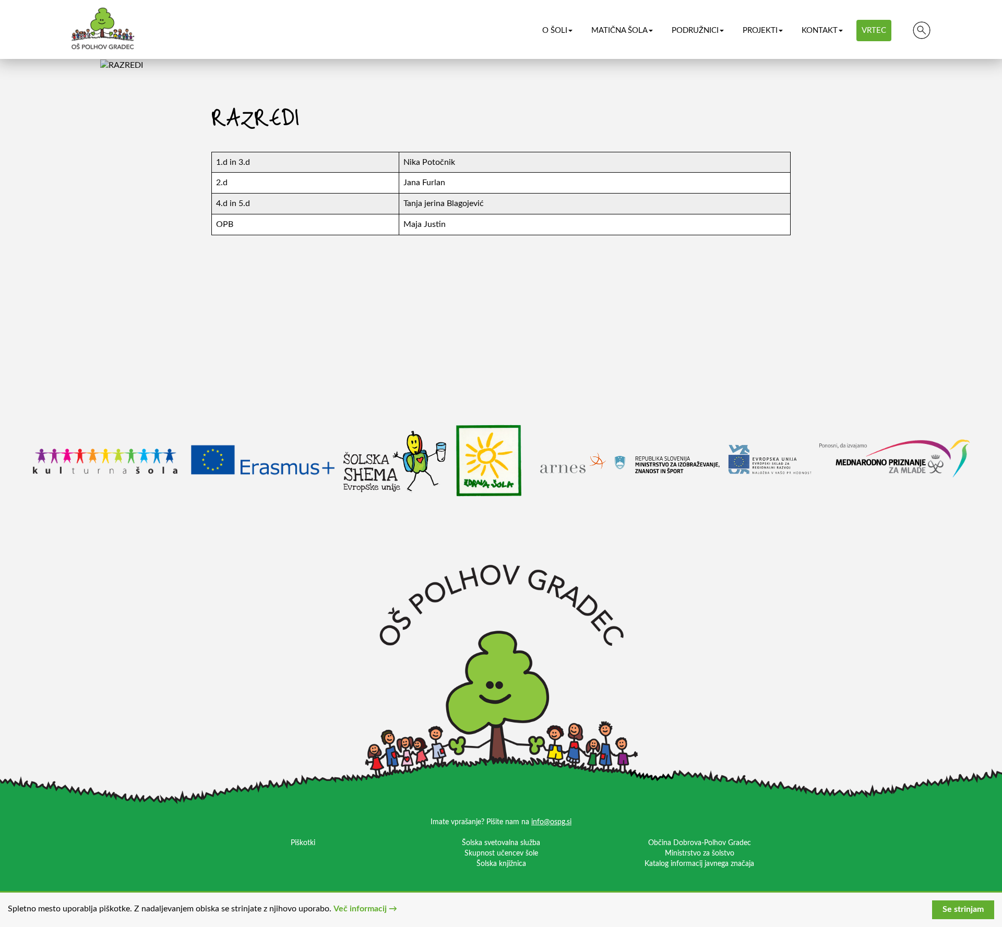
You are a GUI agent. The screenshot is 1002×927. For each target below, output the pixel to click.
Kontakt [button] (820, 30)
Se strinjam (963, 909)
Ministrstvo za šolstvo (699, 853)
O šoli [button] (554, 30)
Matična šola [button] (619, 30)
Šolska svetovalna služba (501, 843)
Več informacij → (365, 909)
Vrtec (874, 30)
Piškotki (303, 843)
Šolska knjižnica (501, 864)
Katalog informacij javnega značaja (699, 864)
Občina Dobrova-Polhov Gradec (699, 843)
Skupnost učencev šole (501, 853)
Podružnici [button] (695, 30)
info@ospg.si (551, 822)
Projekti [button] (760, 30)
